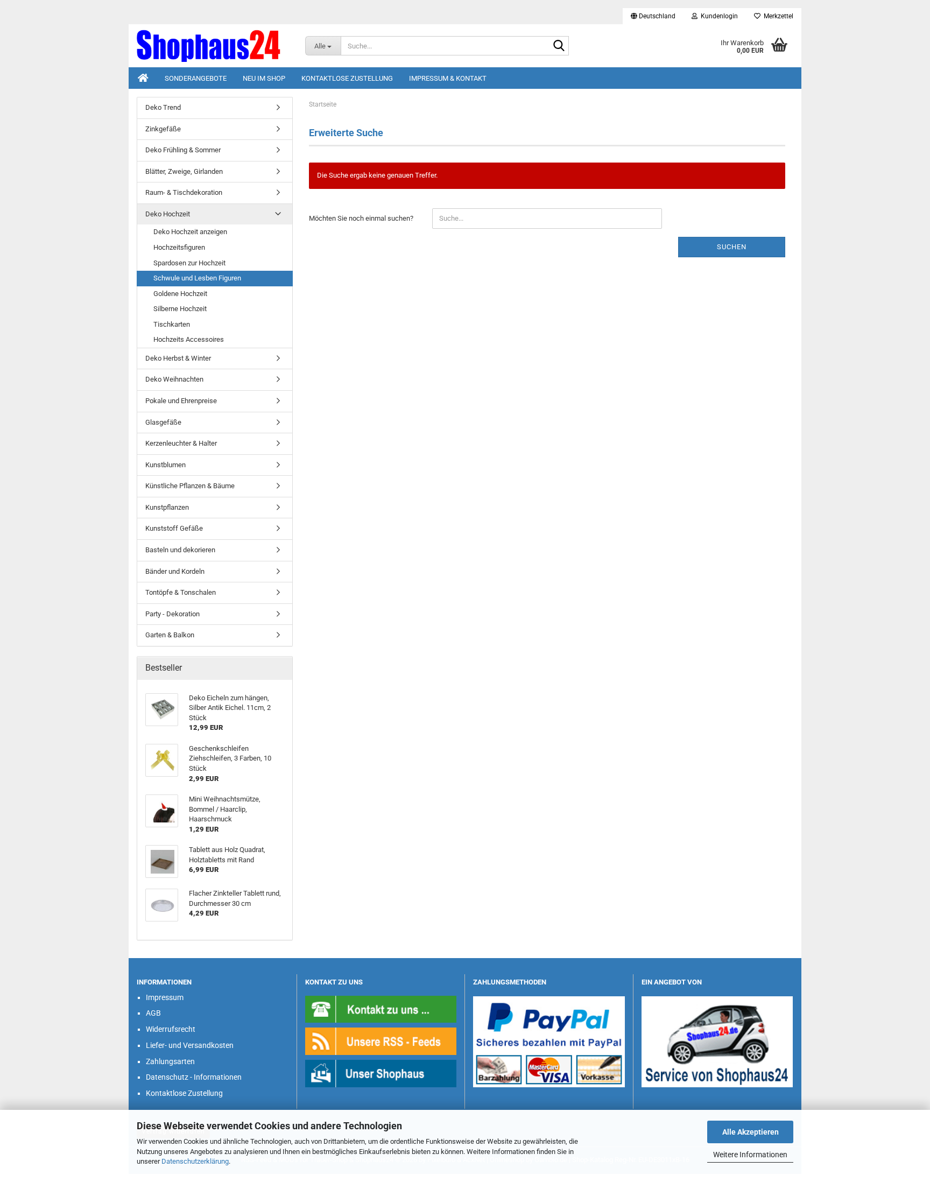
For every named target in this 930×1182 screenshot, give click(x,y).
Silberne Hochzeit (180, 309)
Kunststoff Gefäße (174, 528)
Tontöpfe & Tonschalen (180, 592)
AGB (153, 1013)
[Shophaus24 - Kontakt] (381, 1008)
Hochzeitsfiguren (179, 247)
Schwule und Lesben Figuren (197, 278)
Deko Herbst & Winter (178, 358)
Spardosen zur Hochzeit (189, 263)
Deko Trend (163, 107)
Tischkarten (171, 324)
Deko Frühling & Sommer (183, 150)
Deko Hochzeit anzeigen (190, 232)
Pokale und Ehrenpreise (181, 401)
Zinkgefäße (163, 129)
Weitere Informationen (750, 1154)
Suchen (731, 247)
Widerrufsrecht (170, 1029)
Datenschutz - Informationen (194, 1077)
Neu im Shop (264, 78)
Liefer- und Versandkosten (190, 1045)
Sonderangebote (196, 78)
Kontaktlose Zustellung (347, 78)
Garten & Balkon (169, 635)
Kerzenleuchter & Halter (181, 443)
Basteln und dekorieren (180, 550)
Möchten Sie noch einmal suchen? (361, 218)
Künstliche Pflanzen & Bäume (190, 486)
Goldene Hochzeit (180, 294)
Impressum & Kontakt (448, 78)
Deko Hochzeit (167, 214)
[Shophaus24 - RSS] (381, 1041)
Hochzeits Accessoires (188, 339)
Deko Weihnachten (174, 379)
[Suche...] (558, 46)
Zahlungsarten (170, 1061)
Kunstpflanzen (167, 507)
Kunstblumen (165, 465)
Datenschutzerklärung (195, 1161)
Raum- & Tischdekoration (183, 192)
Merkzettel (776, 16)
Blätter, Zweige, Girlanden (184, 171)
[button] (653, 16)
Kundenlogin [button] (718, 16)
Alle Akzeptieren (750, 1132)
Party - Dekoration (172, 614)
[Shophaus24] (213, 45)
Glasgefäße (163, 422)
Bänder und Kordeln (175, 571)
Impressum (165, 997)
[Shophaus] (381, 1073)
